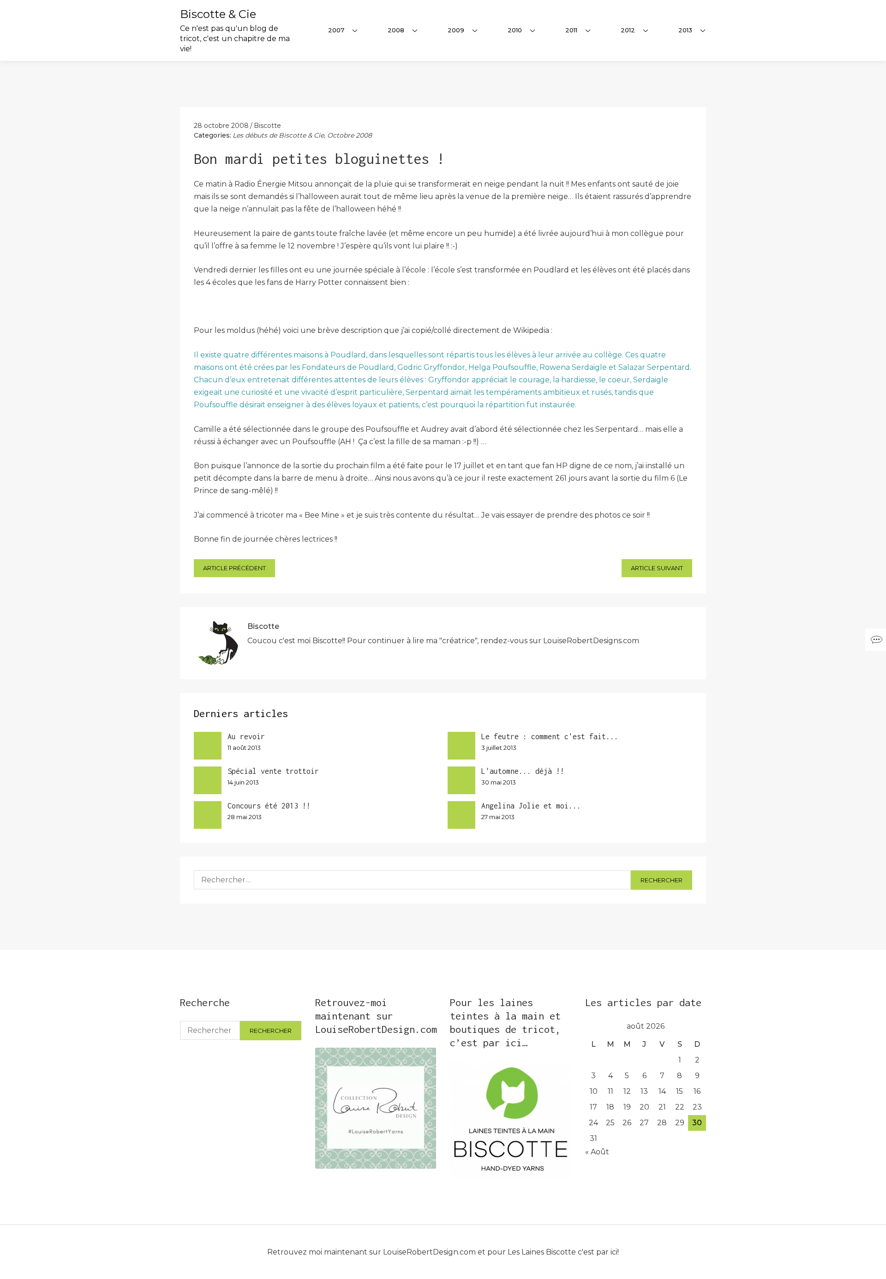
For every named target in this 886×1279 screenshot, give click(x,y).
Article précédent (234, 568)
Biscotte (267, 125)
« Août (597, 1151)
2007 (336, 30)
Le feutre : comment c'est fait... (549, 736)
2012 (628, 30)
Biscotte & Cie (218, 14)
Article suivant (657, 568)
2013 (685, 30)
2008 (396, 30)
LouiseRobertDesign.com (429, 1252)
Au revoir (246, 736)
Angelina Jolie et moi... (531, 806)
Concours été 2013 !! (269, 806)
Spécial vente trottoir (273, 771)
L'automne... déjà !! (522, 771)
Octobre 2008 (349, 135)
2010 (515, 30)
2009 (456, 30)
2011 (571, 30)
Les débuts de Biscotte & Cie (278, 135)
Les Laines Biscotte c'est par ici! (563, 1252)
